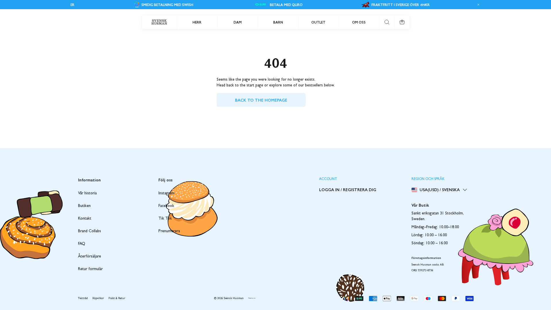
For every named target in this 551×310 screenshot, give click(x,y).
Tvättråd (83, 298)
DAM (238, 22)
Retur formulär (90, 269)
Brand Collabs (89, 231)
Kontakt (84, 219)
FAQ (81, 244)
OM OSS (359, 22)
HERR (197, 22)
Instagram (166, 193)
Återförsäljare (89, 257)
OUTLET (318, 22)
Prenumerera (169, 231)
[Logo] (159, 22)
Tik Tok (165, 219)
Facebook (166, 206)
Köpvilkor (98, 298)
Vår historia (87, 193)
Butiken (84, 206)
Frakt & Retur (116, 298)
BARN (278, 22)
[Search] (386, 22)
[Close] (477, 4)
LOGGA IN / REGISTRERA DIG (347, 189)
